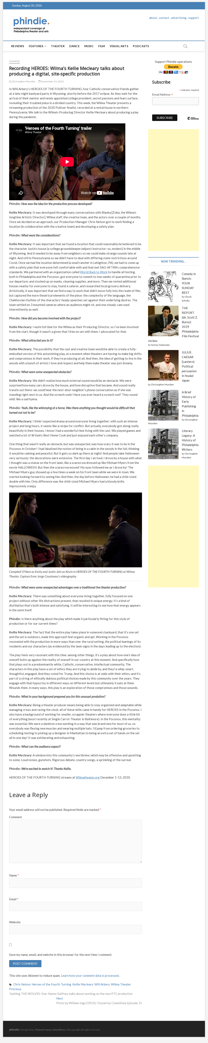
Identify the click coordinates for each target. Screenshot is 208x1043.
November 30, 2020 (52, 81)
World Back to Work (93, 272)
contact (164, 18)
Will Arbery (102, 984)
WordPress (59, 1029)
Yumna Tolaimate (160, 344)
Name (14, 875)
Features (36, 46)
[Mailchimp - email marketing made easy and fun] (193, 121)
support (193, 18)
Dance (74, 46)
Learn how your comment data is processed (90, 975)
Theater (57, 46)
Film (101, 46)
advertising (178, 18)
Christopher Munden (23, 81)
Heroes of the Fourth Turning (51, 984)
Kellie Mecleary (82, 984)
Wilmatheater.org (88, 777)
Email (13, 899)
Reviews (17, 46)
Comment (15, 817)
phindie (14, 1029)
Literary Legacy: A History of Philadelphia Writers (190, 440)
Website (15, 922)
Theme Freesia (43, 1029)
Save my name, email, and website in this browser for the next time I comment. (60, 954)
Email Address (162, 95)
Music (89, 46)
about (153, 18)
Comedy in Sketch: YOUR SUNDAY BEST (189, 283)
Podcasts (141, 46)
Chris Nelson (22, 984)
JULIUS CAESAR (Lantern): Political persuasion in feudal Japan (189, 366)
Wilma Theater (121, 984)
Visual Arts (119, 46)
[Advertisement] (173, 190)
